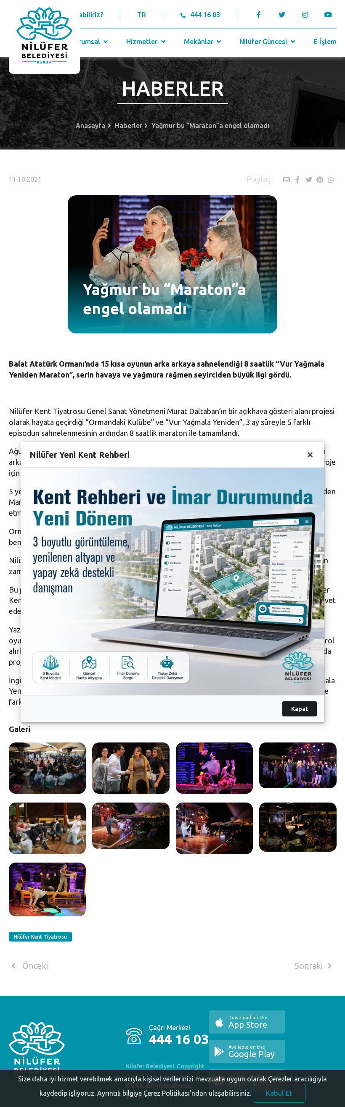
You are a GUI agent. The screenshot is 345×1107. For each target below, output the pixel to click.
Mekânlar (199, 41)
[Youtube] (330, 14)
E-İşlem (325, 41)
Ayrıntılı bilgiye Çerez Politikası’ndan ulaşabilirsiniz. (174, 1093)
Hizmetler (142, 41)
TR (141, 14)
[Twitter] (282, 14)
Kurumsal (86, 41)
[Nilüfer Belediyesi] (44, 37)
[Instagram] (305, 14)
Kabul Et (279, 1093)
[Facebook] (259, 14)
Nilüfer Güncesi (264, 41)
